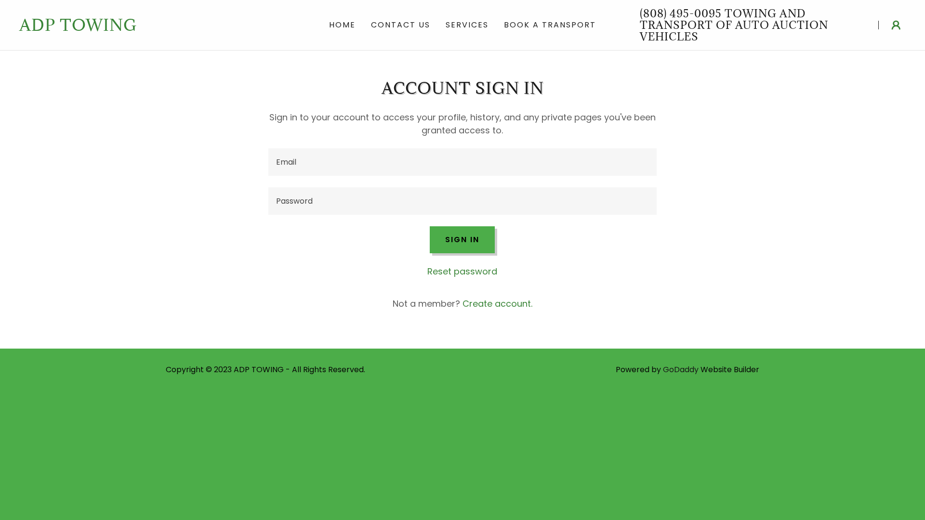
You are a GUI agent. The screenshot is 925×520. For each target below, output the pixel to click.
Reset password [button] (462, 271)
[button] (896, 25)
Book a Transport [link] (550, 24)
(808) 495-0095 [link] (681, 13)
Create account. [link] (497, 304)
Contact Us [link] (400, 24)
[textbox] (462, 162)
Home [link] (342, 24)
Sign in (462, 239)
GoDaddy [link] (681, 369)
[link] (152, 28)
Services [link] (467, 24)
